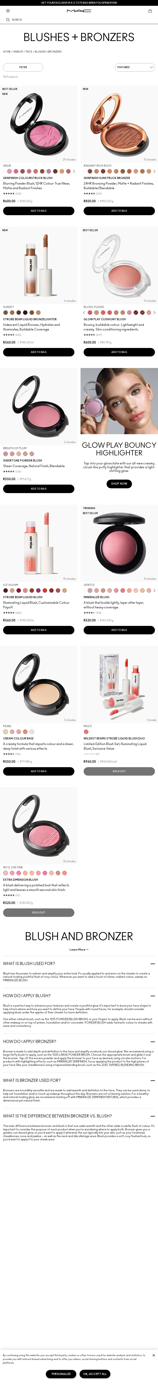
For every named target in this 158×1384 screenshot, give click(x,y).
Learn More (77, 949)
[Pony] (15, 171)
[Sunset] (5, 312)
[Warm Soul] (142, 590)
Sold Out (119, 771)
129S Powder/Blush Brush (69, 1019)
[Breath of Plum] (5, 453)
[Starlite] (12, 590)
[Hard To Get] (58, 873)
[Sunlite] (38, 312)
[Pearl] (5, 731)
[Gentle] (89, 590)
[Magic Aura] (38, 590)
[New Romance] (109, 590)
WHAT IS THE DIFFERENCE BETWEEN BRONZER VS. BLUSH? (57, 1116)
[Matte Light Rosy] (135, 171)
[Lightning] (64, 590)
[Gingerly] (25, 453)
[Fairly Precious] (51, 873)
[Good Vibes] (18, 590)
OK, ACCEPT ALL (95, 1374)
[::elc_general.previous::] (4, 171)
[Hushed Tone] (25, 873)
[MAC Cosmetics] (79, 11)
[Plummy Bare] (5, 590)
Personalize (61, 1374)
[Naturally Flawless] (129, 590)
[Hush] (18, 731)
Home (7, 52)
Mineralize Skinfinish (71, 1061)
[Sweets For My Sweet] (12, 873)
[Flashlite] (12, 312)
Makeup (18, 52)
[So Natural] (116, 312)
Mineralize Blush (15, 980)
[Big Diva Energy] (135, 312)
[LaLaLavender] (48, 171)
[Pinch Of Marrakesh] (142, 312)
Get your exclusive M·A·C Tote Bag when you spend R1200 (79, 3)
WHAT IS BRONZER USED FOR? (32, 1081)
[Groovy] (109, 312)
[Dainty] (135, 590)
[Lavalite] (31, 590)
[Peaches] (18, 453)
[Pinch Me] (68, 171)
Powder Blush (95, 1022)
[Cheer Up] (148, 312)
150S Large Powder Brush (71, 1055)
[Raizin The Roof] (42, 171)
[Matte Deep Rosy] (129, 171)
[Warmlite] (31, 312)
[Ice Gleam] (25, 590)
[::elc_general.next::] (73, 171)
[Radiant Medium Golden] (142, 171)
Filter (23, 67)
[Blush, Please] (96, 312)
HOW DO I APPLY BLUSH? (27, 996)
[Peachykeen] (35, 171)
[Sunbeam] (25, 312)
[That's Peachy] (103, 312)
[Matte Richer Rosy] (103, 171)
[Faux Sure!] (64, 873)
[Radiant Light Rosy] (96, 171)
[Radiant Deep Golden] (122, 171)
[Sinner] (22, 171)
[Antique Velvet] (55, 171)
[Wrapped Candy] (44, 873)
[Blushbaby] (31, 453)
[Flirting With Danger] (122, 590)
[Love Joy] (96, 590)
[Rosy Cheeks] (18, 873)
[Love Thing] (103, 590)
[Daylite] (18, 312)
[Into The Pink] (5, 873)
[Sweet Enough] (148, 590)
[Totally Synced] (129, 312)
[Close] (154, 1355)
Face (29, 52)
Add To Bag (39, 211)
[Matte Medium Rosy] (109, 171)
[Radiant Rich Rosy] (89, 171)
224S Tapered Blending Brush (122, 1065)
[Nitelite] (58, 590)
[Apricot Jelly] (44, 590)
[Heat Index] (89, 312)
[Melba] (61, 171)
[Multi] (86, 731)
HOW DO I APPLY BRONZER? (29, 1042)
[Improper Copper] (25, 731)
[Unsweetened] (51, 590)
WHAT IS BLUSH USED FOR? (29, 964)
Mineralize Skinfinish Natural (97, 1097)
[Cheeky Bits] (38, 873)
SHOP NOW (119, 484)
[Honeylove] (29, 171)
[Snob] (9, 171)
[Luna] (31, 731)
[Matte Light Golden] (148, 171)
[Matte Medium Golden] (116, 171)
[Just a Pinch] (31, 873)
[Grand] (122, 312)
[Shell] (12, 731)
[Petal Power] (116, 590)
